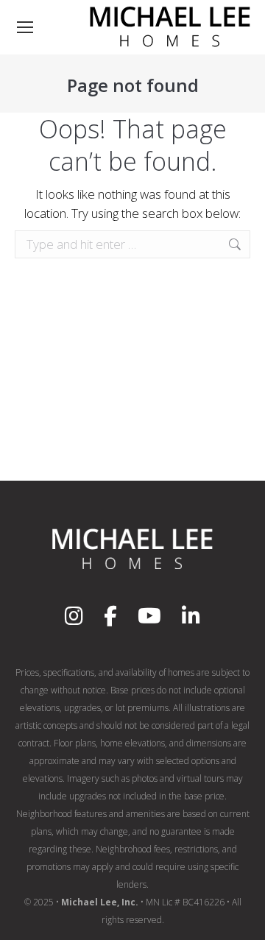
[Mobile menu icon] (25, 27)
